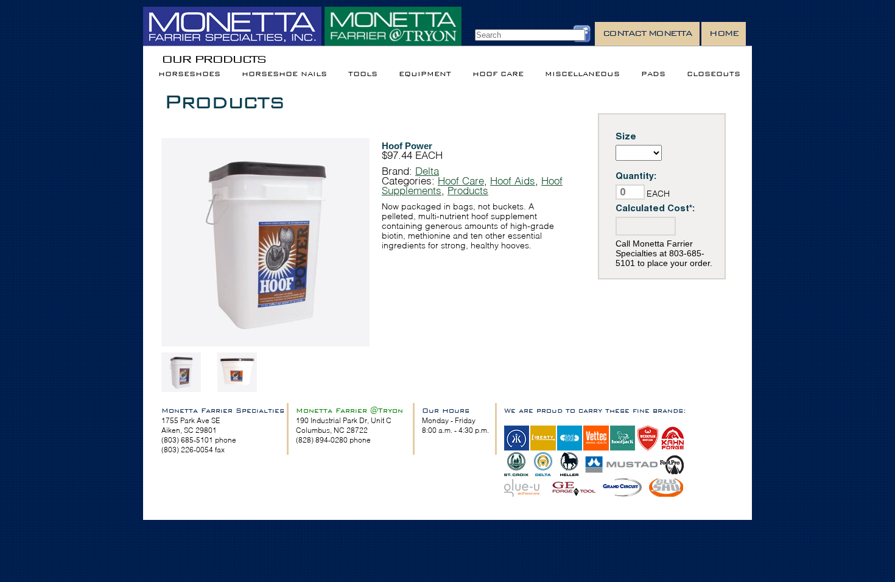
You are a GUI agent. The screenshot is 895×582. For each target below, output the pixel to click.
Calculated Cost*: (655, 208)
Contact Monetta (647, 33)
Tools (362, 74)
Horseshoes (189, 74)
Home (723, 33)
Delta (427, 170)
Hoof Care (498, 74)
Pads (653, 74)
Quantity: (636, 175)
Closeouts (713, 74)
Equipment (425, 74)
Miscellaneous (582, 74)
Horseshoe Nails (284, 74)
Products (224, 101)
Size (626, 136)
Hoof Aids (512, 180)
